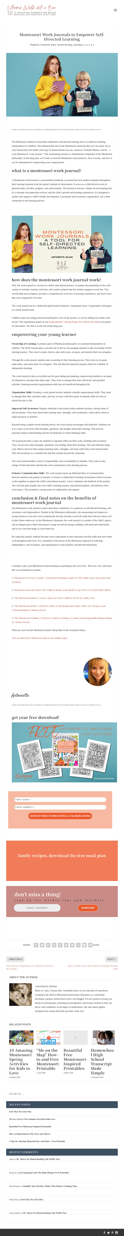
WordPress (48, 1232)
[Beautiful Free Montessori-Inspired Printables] (76, 1037)
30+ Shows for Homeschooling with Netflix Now (38, 1159)
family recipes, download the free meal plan (62, 855)
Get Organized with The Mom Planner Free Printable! (44, 1173)
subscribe (88, 907)
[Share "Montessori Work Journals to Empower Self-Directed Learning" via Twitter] (42, 945)
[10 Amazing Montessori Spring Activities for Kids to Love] (21, 1037)
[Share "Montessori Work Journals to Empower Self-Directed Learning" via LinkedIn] (66, 945)
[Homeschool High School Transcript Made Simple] (103, 1037)
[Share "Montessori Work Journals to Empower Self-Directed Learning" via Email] (84, 945)
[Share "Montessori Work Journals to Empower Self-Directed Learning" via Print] (90, 945)
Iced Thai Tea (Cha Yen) (20, 1112)
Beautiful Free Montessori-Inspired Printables (75, 1059)
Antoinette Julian (48, 44)
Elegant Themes (24, 1232)
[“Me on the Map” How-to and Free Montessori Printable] (48, 1037)
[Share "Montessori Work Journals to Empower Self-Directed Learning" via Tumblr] (54, 945)
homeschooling (65, 44)
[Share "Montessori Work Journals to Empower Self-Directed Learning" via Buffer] (72, 945)
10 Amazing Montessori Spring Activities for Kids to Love (21, 1061)
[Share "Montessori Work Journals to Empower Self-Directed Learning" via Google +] (48, 945)
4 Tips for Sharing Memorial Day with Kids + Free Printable (37, 1141)
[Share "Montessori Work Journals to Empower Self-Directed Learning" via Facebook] (36, 945)
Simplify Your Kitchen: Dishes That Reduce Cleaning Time (50, 1186)
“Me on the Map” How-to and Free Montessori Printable (47, 1059)
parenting (77, 44)
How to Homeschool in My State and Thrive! (29, 1134)
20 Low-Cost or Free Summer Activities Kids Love (32, 1119)
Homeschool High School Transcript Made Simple (102, 1061)
